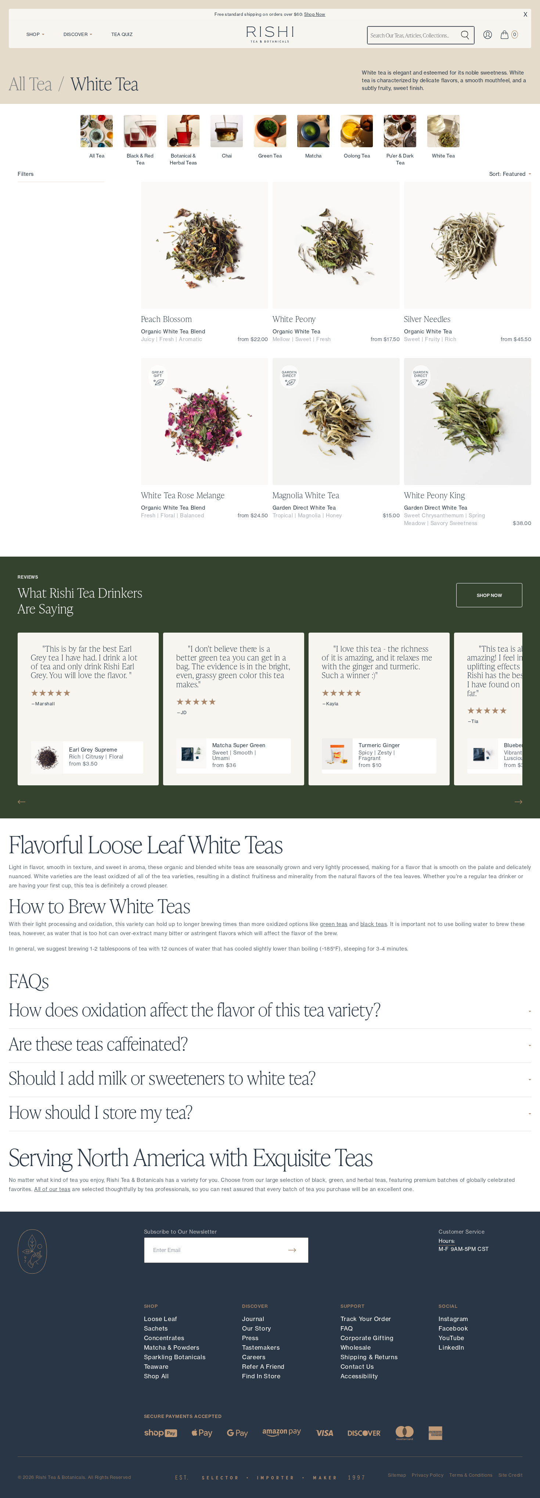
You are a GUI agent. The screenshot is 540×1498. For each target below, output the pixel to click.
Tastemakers (261, 1347)
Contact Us (357, 1366)
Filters (26, 174)
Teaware (156, 1366)
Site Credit (510, 1475)
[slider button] (24, 801)
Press (250, 1338)
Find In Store (261, 1376)
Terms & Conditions (471, 1475)
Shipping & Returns (369, 1357)
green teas (334, 924)
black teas (373, 924)
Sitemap (397, 1475)
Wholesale (356, 1347)
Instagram (453, 1319)
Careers (253, 1357)
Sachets (156, 1328)
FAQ (347, 1328)
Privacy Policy (427, 1475)
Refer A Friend (263, 1366)
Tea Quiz (122, 34)
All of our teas (52, 1189)
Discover (75, 34)
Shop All (156, 1376)
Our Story (256, 1328)
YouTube (451, 1338)
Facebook (453, 1328)
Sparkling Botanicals (175, 1357)
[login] (487, 34)
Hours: (447, 1241)
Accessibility (359, 1376)
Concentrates (164, 1338)
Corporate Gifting (367, 1338)
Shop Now (314, 14)
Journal (253, 1319)
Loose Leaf (160, 1319)
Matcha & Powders (171, 1347)
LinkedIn (451, 1347)
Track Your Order (366, 1319)
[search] (465, 35)
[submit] (292, 1250)
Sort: (507, 174)
